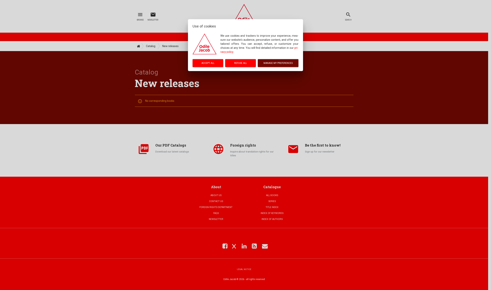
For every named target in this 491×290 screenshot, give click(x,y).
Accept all (207, 63)
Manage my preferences (278, 63)
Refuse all (240, 63)
